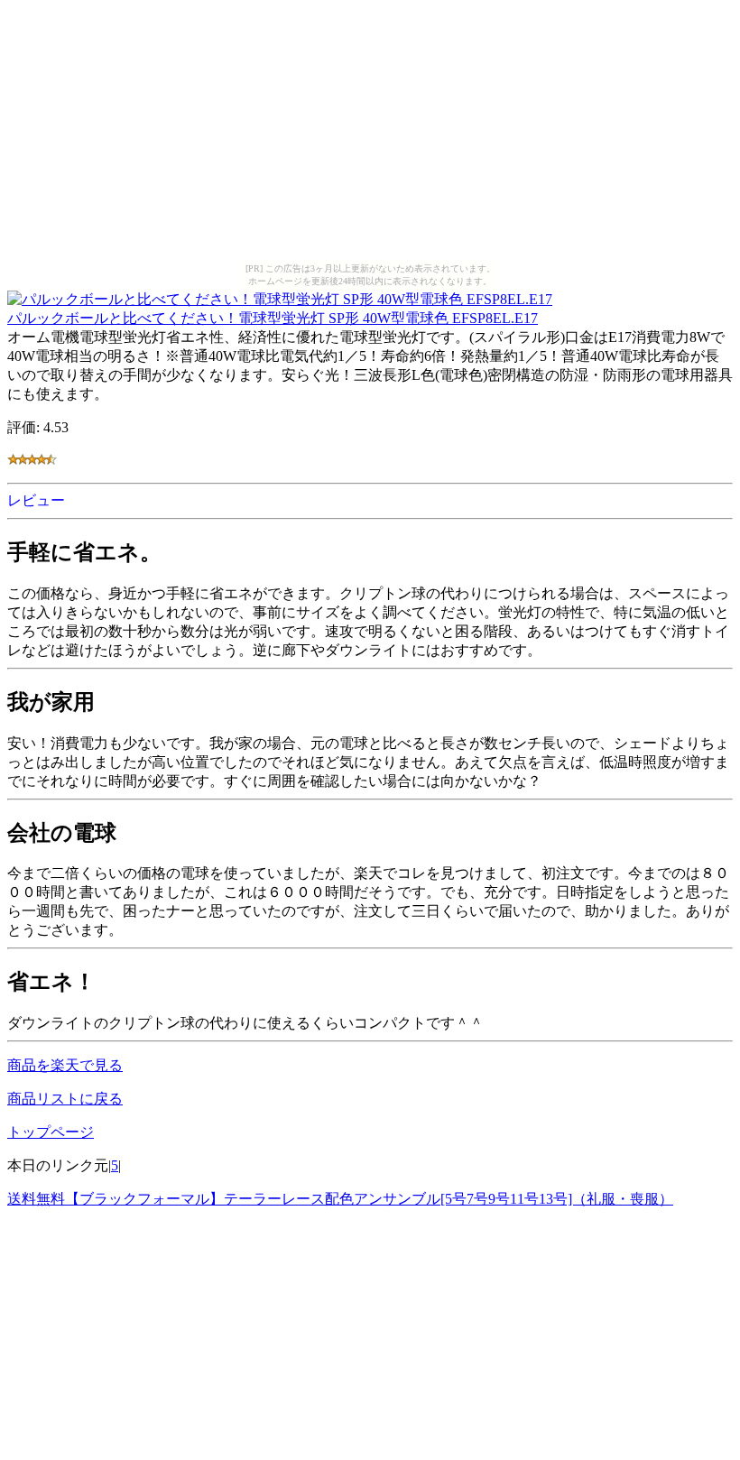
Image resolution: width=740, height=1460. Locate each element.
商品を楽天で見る (65, 1065)
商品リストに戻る (65, 1098)
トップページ (50, 1132)
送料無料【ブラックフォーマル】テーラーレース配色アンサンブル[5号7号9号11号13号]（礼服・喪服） (340, 1198)
